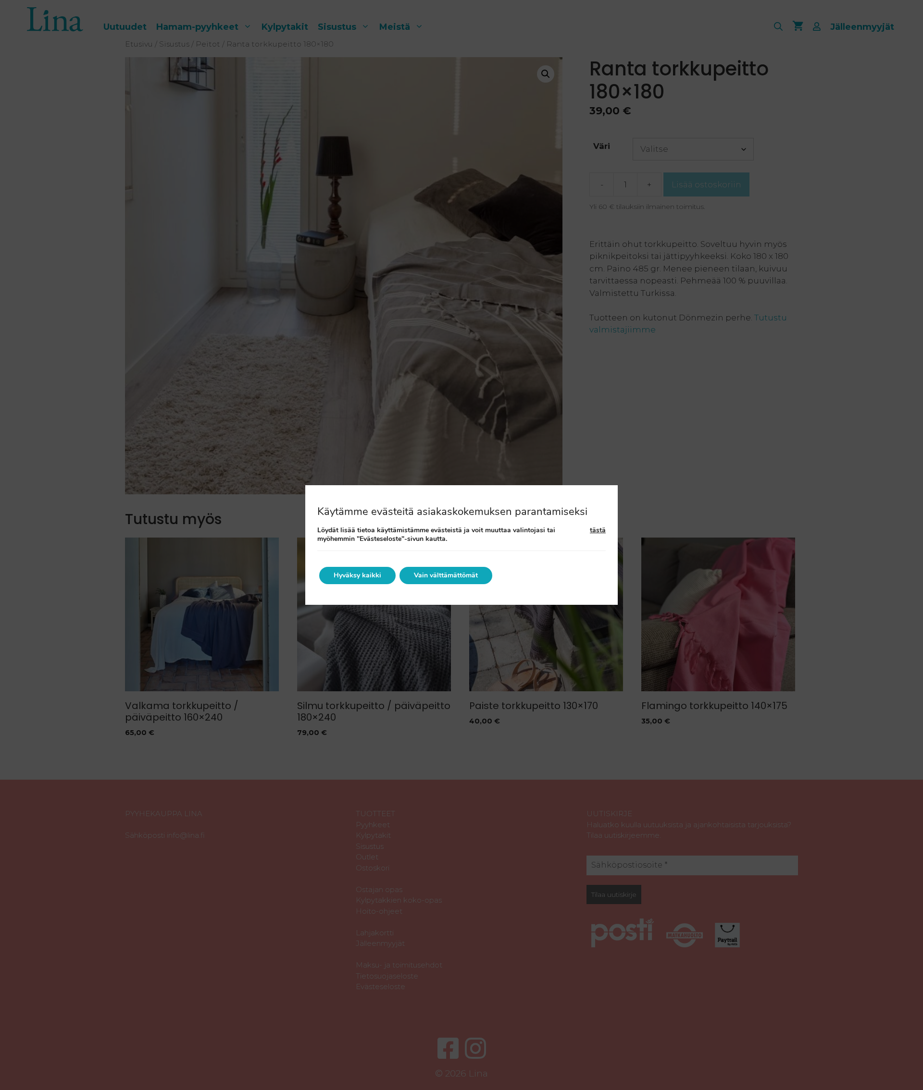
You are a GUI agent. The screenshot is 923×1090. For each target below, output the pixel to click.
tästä (598, 530)
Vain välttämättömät (446, 575)
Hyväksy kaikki (357, 575)
